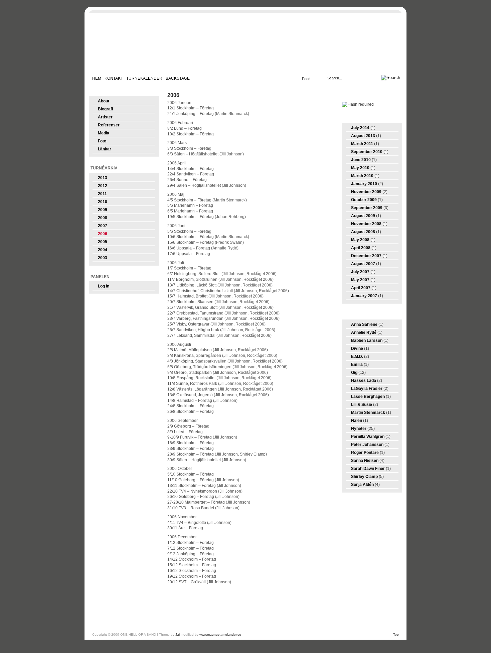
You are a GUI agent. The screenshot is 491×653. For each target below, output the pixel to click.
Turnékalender (144, 78)
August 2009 (363, 215)
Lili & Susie (361, 404)
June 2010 (361, 159)
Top (396, 634)
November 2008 (366, 223)
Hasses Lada (363, 380)
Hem (96, 78)
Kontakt (114, 78)
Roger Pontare (365, 452)
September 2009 (366, 207)
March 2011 (362, 143)
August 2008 (363, 231)
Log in (103, 286)
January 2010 (364, 183)
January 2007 (364, 295)
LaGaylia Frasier (366, 388)
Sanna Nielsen (364, 460)
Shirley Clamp (364, 476)
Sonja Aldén (362, 484)
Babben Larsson (366, 340)
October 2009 (364, 199)
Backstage (178, 78)
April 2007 (360, 287)
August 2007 (363, 263)
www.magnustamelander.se (220, 634)
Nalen (356, 420)
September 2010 (366, 151)
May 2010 (360, 167)
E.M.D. (357, 356)
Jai (177, 634)
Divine (357, 348)
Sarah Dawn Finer (368, 468)
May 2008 (360, 239)
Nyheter (358, 428)
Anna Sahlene (364, 324)
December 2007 (366, 255)
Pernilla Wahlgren (367, 436)
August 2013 (363, 135)
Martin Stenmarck (368, 412)
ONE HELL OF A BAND (245, 43)
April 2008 (360, 247)
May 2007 (360, 279)
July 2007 (360, 271)
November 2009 (366, 191)
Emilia (357, 364)
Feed (306, 79)
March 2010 (362, 175)
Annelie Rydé (363, 332)
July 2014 (360, 127)
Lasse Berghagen (368, 396)
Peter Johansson (367, 444)
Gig (354, 372)
